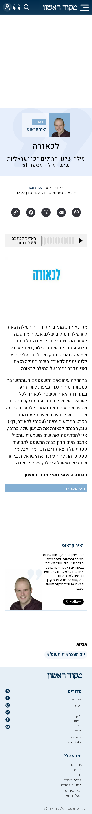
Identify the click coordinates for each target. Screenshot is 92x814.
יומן (79, 710)
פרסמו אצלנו (73, 780)
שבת (78, 726)
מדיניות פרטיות (71, 785)
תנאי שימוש (73, 790)
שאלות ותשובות (70, 795)
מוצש (78, 721)
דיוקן (78, 715)
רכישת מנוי (74, 775)
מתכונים (76, 736)
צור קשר (76, 764)
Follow (75, 602)
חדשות (77, 700)
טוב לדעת (75, 741)
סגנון (78, 731)
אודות (78, 769)
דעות (39, 122)
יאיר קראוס (36, 129)
